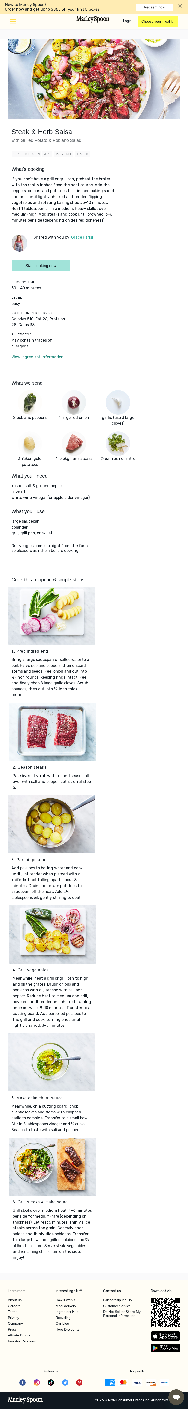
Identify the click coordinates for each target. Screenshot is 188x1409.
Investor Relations (22, 1341)
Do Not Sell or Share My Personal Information (122, 1314)
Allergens (22, 334)
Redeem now (154, 7)
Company (15, 1323)
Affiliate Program (21, 1335)
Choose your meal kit (157, 21)
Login (127, 21)
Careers (14, 1306)
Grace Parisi (82, 237)
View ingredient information (38, 357)
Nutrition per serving (32, 313)
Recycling (63, 1318)
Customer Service (117, 1306)
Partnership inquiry (117, 1300)
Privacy (13, 1318)
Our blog (62, 1323)
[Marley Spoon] (25, 1400)
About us (15, 1300)
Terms (12, 1312)
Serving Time (23, 282)
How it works (65, 1300)
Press (12, 1329)
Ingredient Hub (67, 1312)
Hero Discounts (67, 1329)
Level (17, 297)
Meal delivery (66, 1306)
